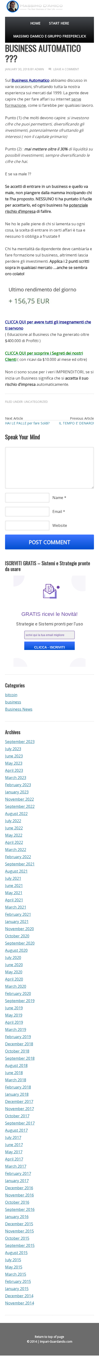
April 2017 (14, 1159)
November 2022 (19, 799)
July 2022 (13, 820)
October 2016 (17, 1202)
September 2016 (20, 1209)
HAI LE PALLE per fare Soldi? (27, 423)
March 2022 (15, 849)
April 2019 (14, 1022)
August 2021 (16, 871)
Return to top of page (49, 1337)
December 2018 (19, 1044)
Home (35, 23)
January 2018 (17, 1094)
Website (59, 525)
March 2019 (15, 1029)
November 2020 (19, 928)
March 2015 (15, 1274)
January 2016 (17, 1216)
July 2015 (13, 1259)
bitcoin (11, 694)
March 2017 (15, 1166)
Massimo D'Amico (9, 14)
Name (57, 497)
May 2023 (13, 763)
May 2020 (13, 972)
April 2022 (14, 842)
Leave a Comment (66, 69)
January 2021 (17, 921)
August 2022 (16, 813)
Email (57, 511)
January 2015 (17, 1288)
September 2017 (20, 1123)
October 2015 (17, 1238)
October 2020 (17, 936)
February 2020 (18, 993)
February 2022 (18, 856)
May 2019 (13, 1015)
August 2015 (16, 1252)
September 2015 (20, 1245)
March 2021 (15, 907)
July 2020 (13, 957)
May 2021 (13, 892)
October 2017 (17, 1116)
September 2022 (20, 806)
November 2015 (19, 1231)
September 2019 (20, 1000)
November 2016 (19, 1195)
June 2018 (14, 1072)
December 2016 (19, 1187)
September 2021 (20, 864)
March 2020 (15, 986)
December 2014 (19, 1295)
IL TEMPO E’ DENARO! (76, 423)
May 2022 (13, 835)
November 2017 (19, 1108)
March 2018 (15, 1080)
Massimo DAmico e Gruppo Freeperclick (49, 36)
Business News (18, 709)
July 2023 (13, 748)
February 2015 (18, 1281)
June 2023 (14, 756)
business (13, 702)
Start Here (59, 23)
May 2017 (13, 1152)
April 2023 (14, 770)
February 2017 (18, 1173)
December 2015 (19, 1223)
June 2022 (14, 828)
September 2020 (20, 943)
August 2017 (16, 1130)
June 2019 (14, 1008)
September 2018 (20, 1058)
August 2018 (16, 1065)
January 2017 (17, 1180)
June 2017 (14, 1144)
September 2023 (20, 741)
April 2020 (14, 979)
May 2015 (13, 1267)
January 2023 (17, 792)
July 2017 (13, 1137)
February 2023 (18, 784)
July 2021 (13, 878)
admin (39, 69)
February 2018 (18, 1087)
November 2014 (19, 1303)
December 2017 (19, 1101)
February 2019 (18, 1036)
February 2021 (18, 914)
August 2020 (16, 950)
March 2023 (15, 777)
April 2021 (14, 900)
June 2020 (14, 964)
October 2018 (17, 1051)
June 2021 (14, 885)
